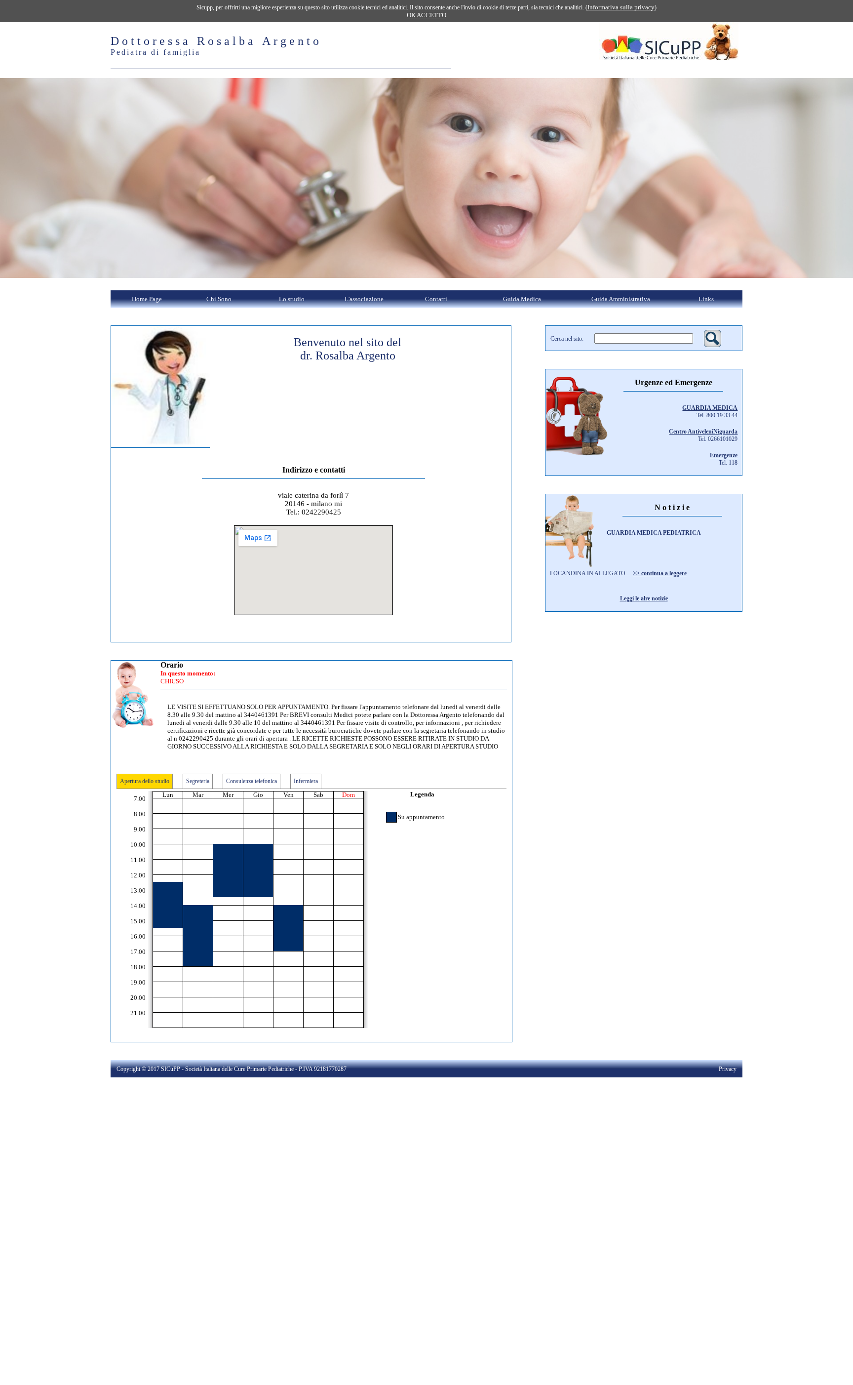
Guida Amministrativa (620, 299)
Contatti (436, 299)
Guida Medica (522, 299)
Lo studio (292, 299)
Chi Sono (219, 299)
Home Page (147, 299)
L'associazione (364, 299)
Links (706, 299)
